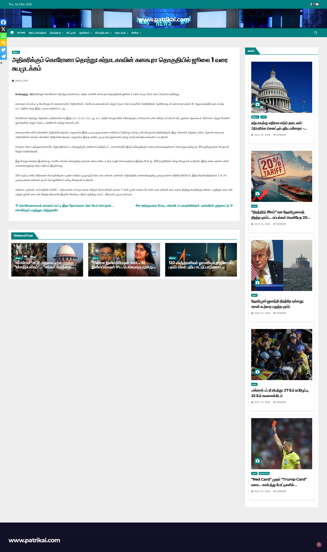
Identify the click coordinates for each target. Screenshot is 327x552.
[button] (315, 32)
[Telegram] (3, 56)
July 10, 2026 (262, 491)
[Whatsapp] (3, 36)
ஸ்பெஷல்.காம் (102, 32)
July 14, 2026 (262, 224)
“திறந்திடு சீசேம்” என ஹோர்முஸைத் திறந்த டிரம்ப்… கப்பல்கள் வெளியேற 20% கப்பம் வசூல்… (280, 217)
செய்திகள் (56, 32)
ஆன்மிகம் (84, 32)
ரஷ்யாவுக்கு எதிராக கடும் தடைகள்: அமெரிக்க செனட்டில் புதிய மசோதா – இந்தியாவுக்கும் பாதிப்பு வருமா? (277, 128)
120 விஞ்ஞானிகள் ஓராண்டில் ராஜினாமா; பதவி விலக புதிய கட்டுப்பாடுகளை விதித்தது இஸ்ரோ (201, 267)
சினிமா (135, 32)
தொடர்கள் (121, 32)
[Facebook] (3, 22)
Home (21, 32)
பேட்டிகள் (71, 32)
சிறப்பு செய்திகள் (37, 32)
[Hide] (1, 63)
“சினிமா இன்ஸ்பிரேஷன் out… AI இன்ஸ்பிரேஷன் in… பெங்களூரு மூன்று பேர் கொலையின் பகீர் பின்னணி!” (122, 267)
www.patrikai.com (163, 19)
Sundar (281, 135)
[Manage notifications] (319, 544)
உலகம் (263, 117)
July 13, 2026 (262, 313)
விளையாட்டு (264, 473)
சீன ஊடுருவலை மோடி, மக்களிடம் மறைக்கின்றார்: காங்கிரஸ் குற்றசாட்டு (183, 205)
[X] (3, 29)
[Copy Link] (3, 42)
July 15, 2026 (262, 135)
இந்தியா (16, 52)
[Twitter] (3, 49)
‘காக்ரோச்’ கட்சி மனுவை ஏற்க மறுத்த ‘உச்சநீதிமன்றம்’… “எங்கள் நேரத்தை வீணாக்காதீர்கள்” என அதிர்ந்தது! (44, 267)
